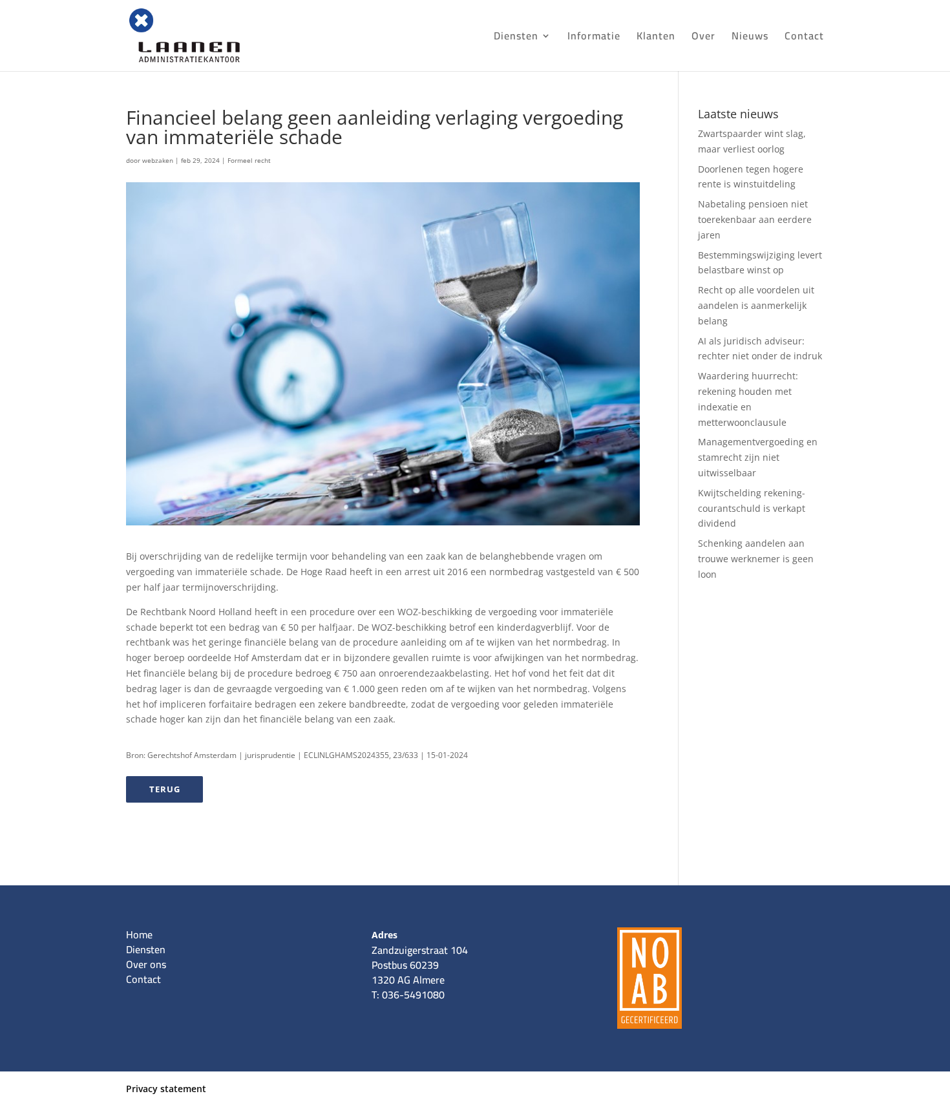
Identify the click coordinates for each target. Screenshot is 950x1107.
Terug (164, 789)
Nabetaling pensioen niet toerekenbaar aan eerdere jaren (755, 219)
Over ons (146, 964)
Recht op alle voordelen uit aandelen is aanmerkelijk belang (756, 305)
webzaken (157, 160)
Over (703, 38)
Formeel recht (249, 160)
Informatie (593, 38)
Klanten (656, 38)
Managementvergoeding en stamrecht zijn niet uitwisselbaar (758, 457)
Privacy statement (166, 1088)
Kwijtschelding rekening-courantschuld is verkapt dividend (751, 508)
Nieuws (750, 38)
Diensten (516, 38)
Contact (804, 38)
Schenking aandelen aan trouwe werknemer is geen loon (756, 558)
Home (139, 934)
